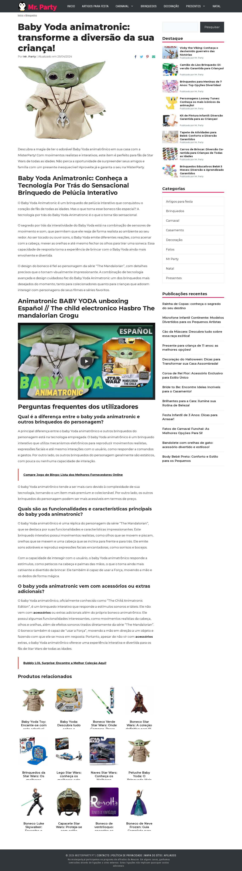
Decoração (171, 6)
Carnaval (122, 6)
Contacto (103, 855)
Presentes (193, 6)
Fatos (170, 249)
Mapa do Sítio (153, 855)
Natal (217, 6)
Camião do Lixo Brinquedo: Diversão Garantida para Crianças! (202, 66)
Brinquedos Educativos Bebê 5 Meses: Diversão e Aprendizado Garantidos (202, 170)
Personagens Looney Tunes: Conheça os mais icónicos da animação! (200, 102)
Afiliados (170, 855)
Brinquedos (149, 6)
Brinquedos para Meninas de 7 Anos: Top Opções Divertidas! (201, 83)
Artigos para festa (95, 6)
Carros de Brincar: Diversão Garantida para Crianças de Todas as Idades (202, 153)
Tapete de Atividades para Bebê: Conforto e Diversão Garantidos (198, 136)
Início (20, 15)
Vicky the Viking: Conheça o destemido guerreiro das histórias (199, 51)
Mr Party (172, 259)
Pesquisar (212, 27)
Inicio (71, 6)
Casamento (175, 230)
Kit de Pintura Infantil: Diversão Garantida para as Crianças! (201, 117)
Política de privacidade (126, 855)
